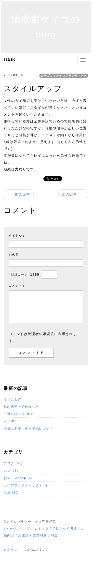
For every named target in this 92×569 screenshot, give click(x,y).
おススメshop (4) (18, 478)
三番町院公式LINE (18, 414)
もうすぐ (11, 421)
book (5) (11, 470)
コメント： (17, 285)
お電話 (23, 535)
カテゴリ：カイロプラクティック (64, 75)
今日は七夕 (12, 399)
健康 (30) (11, 492)
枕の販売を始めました (21, 406)
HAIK (10, 59)
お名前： (15, 254)
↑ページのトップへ (19, 528)
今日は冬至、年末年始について (28, 428)
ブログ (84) (13, 463)
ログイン (11, 549)
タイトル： (17, 235)
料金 (54, 535)
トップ (43, 528)
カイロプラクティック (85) (25, 485)
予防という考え (65, 528)
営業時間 (40, 535)
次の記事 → (73, 194)
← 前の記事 (18, 194)
